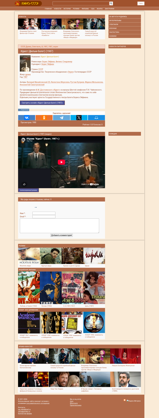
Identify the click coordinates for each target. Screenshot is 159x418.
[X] (79, 117)
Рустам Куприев (77, 82)
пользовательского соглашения (37, 403)
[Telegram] (61, 117)
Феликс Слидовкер (64, 61)
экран (55, 47)
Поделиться (25, 110)
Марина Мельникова (94, 82)
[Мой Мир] (96, 117)
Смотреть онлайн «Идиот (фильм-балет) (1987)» (42, 103)
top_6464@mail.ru (24, 409)
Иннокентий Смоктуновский (32, 84)
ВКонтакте (74, 403)
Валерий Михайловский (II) (38, 82)
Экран (70, 72)
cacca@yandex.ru (24, 411)
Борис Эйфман (48, 61)
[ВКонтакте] (26, 117)
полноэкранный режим (28, 190)
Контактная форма (25, 413)
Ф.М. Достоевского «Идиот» (48, 90)
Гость (141, 3)
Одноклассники (75, 405)
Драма (28, 47)
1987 (45, 47)
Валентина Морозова (60, 82)
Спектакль (36, 47)
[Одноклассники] (44, 117)
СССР (23, 47)
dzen (71, 401)
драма (28, 74)
